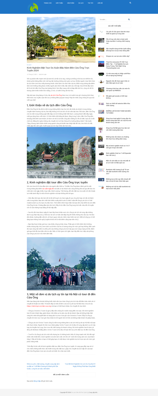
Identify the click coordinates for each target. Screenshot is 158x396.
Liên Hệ (100, 3)
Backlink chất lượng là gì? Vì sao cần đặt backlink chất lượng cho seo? (117, 171)
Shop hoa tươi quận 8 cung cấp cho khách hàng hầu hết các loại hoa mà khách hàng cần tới (118, 120)
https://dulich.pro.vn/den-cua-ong (39, 306)
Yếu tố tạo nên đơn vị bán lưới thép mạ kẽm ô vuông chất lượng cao (118, 41)
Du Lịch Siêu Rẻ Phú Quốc (79, 392)
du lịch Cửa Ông (56, 95)
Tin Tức (90, 3)
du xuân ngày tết (48, 189)
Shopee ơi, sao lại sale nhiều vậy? (118, 56)
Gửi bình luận (42, 74)
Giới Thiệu (59, 3)
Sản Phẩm (70, 3)
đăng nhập (37, 381)
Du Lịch (80, 3)
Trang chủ (47, 3)
